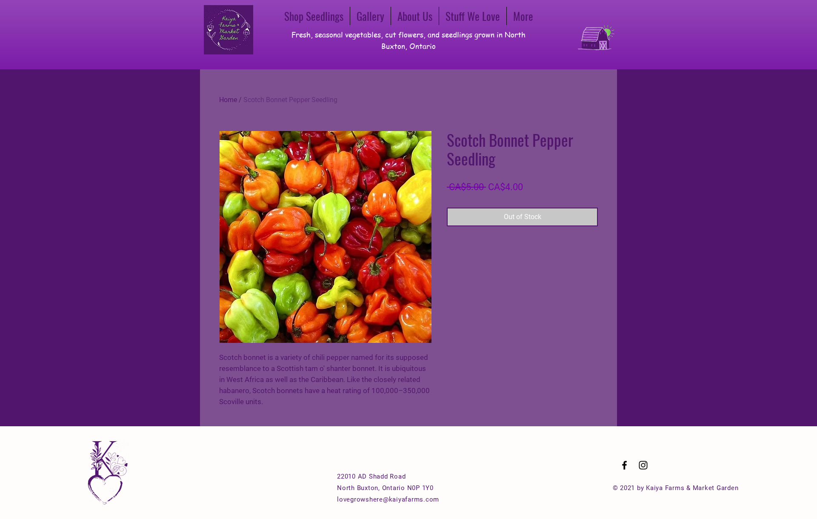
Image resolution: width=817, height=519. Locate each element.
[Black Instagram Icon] (643, 465)
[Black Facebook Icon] (624, 465)
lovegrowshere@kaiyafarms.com (388, 499)
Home (228, 100)
